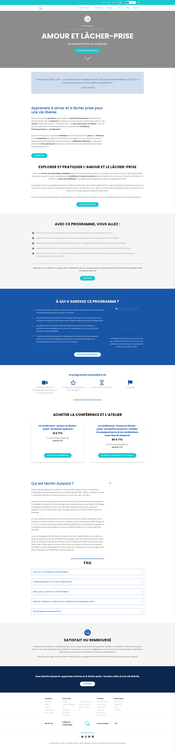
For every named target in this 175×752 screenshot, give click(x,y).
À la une (120, 8)
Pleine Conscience (85, 704)
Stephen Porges (102, 702)
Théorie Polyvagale (68, 704)
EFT (80, 710)
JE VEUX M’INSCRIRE (87, 204)
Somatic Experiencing (86, 702)
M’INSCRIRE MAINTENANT (87, 354)
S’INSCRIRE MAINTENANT (87, 50)
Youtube (117, 702)
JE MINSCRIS (39, 155)
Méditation (66, 710)
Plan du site (49, 723)
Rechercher (105, 2)
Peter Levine (101, 704)
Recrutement (49, 710)
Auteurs (109, 8)
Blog (128, 8)
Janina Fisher (101, 707)
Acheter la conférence (57, 455)
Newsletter (118, 704)
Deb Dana (100, 710)
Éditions (136, 8)
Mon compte (49, 712)
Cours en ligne (83, 8)
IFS (63, 707)
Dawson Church (102, 715)
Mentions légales (103, 723)
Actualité (117, 710)
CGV (115, 723)
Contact (47, 707)
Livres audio (98, 8)
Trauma (64, 702)
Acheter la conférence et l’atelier (117, 455)
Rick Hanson (101, 712)
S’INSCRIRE (87, 278)
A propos (48, 702)
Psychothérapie (84, 707)
